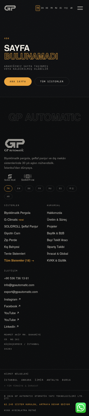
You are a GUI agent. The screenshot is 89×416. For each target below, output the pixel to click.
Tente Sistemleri (14, 253)
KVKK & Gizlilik (56, 260)
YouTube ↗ (11, 313)
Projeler (52, 226)
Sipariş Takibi (55, 247)
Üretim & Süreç (57, 219)
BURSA (66, 380)
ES (61, 8)
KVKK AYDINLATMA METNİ (20, 410)
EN (42, 8)
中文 (66, 8)
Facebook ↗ (12, 306)
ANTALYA (53, 380)
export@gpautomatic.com (21, 292)
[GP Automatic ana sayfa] (10, 8)
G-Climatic (14, 219)
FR (52, 8)
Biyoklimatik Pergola (17, 213)
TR (38, 8)
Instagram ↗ (12, 299)
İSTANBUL (11, 380)
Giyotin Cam (12, 233)
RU (56, 8)
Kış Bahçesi (11, 247)
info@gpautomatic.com (19, 285)
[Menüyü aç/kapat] (80, 8)
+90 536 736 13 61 (16, 278)
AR (71, 8)
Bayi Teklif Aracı (57, 240)
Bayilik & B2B (55, 233)
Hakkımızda (54, 213)
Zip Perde (10, 240)
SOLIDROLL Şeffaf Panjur (21, 226)
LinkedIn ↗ (11, 326)
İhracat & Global (57, 253)
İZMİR (39, 380)
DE (47, 8)
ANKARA (26, 380)
